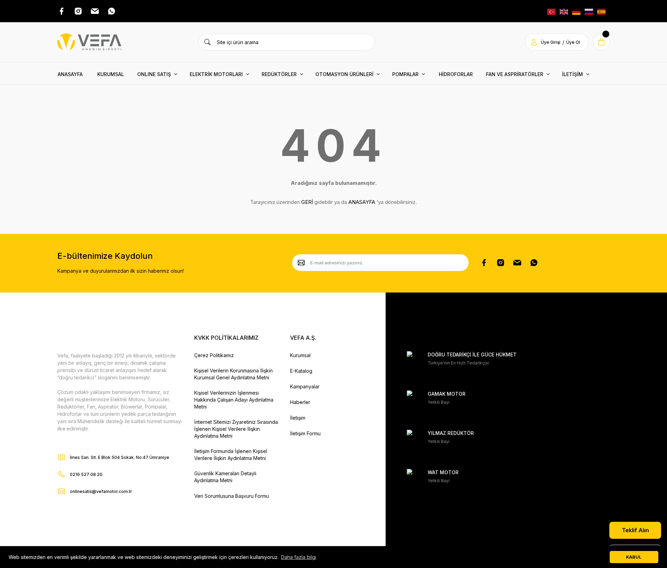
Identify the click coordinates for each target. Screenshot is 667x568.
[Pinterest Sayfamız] (517, 262)
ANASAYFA (361, 202)
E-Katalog (301, 371)
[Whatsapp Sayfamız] (534, 262)
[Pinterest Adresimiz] (95, 11)
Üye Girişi (550, 42)
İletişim (297, 418)
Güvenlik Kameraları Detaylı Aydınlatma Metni (225, 476)
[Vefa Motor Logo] (89, 42)
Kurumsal (300, 355)
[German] (576, 11)
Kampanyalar (305, 386)
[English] (564, 11)
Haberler (300, 402)
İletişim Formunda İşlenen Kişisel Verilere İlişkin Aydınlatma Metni (230, 454)
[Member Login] (534, 42)
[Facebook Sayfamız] (484, 262)
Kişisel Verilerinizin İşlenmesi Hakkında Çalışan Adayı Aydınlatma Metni (233, 400)
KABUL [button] (634, 557)
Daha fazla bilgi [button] (298, 557)
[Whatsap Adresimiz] (111, 11)
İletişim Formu (305, 433)
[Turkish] (551, 11)
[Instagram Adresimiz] (78, 11)
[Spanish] (601, 11)
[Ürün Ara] (207, 42)
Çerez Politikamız (214, 355)
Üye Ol (573, 42)
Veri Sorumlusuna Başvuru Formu (231, 496)
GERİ (307, 202)
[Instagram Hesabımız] (500, 262)
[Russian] (589, 11)
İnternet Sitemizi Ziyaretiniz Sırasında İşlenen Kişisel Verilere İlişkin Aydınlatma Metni (236, 429)
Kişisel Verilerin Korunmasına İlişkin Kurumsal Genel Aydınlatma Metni (233, 374)
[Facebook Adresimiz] (61, 11)
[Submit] (301, 262)
